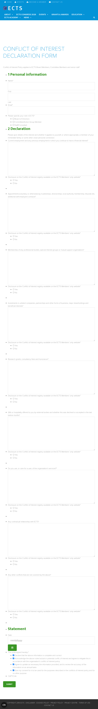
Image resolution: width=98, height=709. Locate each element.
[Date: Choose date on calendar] (12, 647)
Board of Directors (22, 119)
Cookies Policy (42, 703)
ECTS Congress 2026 (26, 14)
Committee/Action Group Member (28, 122)
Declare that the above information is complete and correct (38, 655)
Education (77, 14)
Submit (9, 684)
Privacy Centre (71, 703)
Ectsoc (12, 8)
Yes (16, 180)
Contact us (49, 705)
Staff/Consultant (21, 125)
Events (42, 14)
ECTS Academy (11, 17)
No (16, 183)
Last (9, 102)
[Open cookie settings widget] (4, 705)
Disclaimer (30, 703)
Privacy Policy (57, 703)
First (9, 91)
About (7, 14)
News (26, 17)
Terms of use (84, 703)
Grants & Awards (60, 14)
